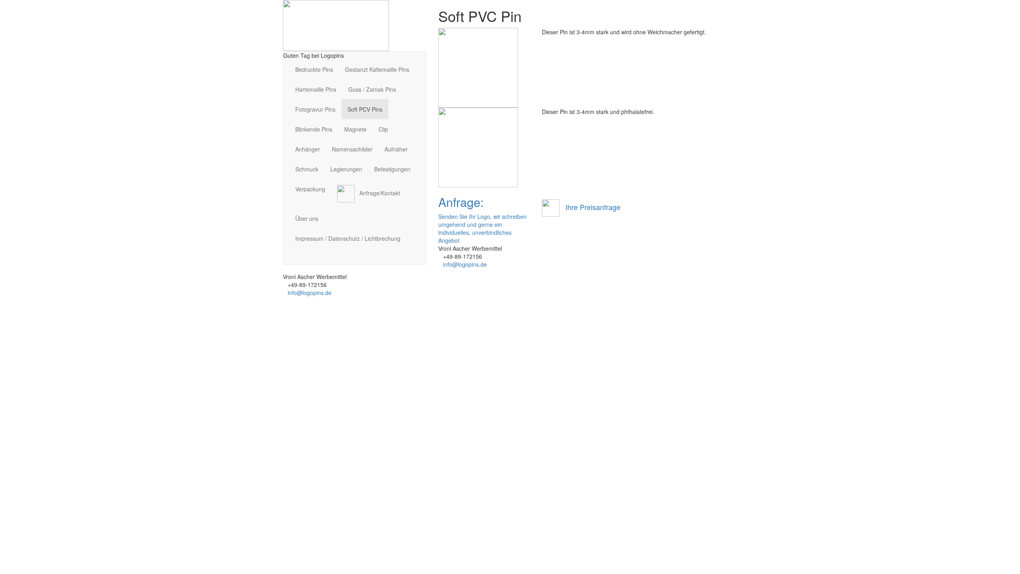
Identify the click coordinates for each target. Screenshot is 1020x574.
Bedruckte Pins (314, 69)
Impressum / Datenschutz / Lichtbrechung (347, 238)
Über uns (306, 218)
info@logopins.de (310, 293)
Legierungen (346, 169)
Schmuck (306, 169)
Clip (383, 129)
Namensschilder (352, 149)
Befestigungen (392, 169)
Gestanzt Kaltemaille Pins (377, 69)
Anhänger (307, 149)
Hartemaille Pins (315, 89)
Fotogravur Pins (315, 109)
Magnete (355, 129)
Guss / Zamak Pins (372, 89)
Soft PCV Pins (364, 109)
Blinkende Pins (313, 129)
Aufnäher (396, 149)
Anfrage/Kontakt (377, 193)
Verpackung (310, 189)
